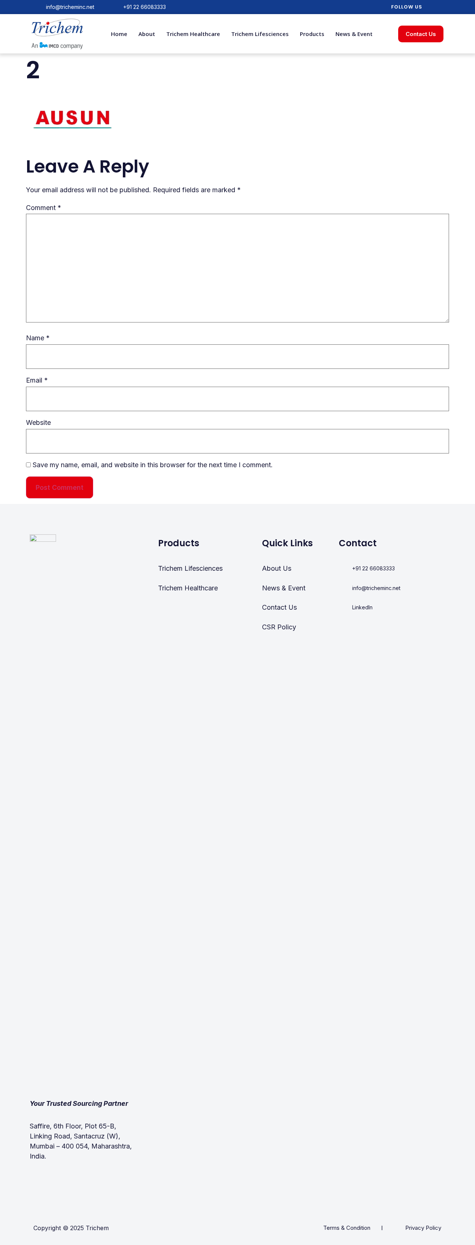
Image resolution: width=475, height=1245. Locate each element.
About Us (276, 568)
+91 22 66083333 (144, 7)
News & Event (354, 33)
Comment (43, 208)
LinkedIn (362, 607)
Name (38, 338)
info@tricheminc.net (70, 7)
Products (312, 33)
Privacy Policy (423, 1227)
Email (37, 380)
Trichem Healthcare (193, 33)
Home (119, 33)
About (146, 33)
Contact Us (279, 607)
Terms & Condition (346, 1227)
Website (38, 422)
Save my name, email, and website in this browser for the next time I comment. (153, 465)
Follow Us (406, 6)
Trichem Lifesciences (260, 33)
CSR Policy (279, 627)
